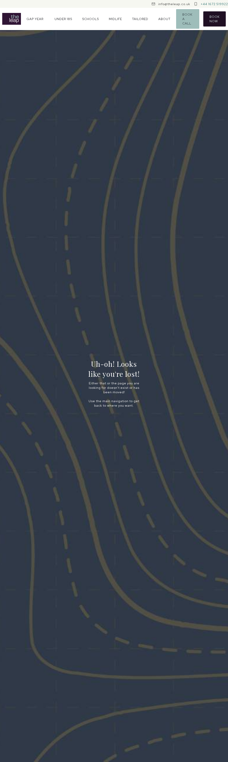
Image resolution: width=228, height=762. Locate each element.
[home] (11, 19)
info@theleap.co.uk (174, 4)
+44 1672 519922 (214, 4)
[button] (35, 19)
